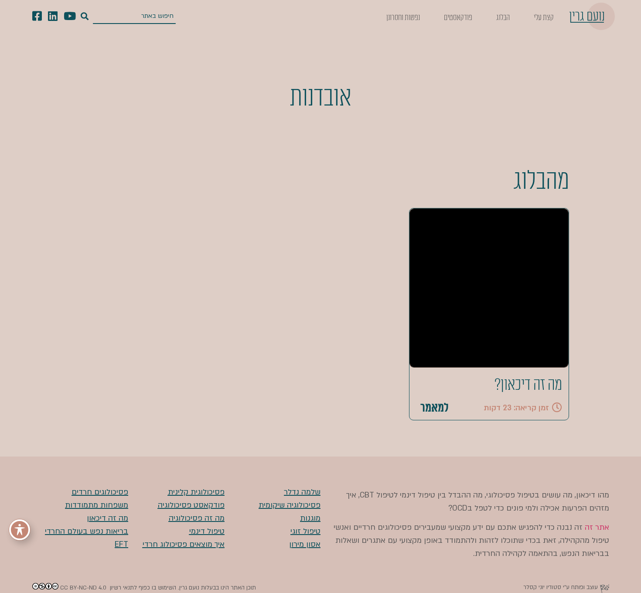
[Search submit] (85, 16)
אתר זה (597, 527)
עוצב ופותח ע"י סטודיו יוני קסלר (560, 587)
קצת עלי (544, 17)
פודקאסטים (458, 17)
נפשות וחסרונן (403, 17)
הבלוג (503, 17)
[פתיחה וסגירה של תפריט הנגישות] (19, 529)
